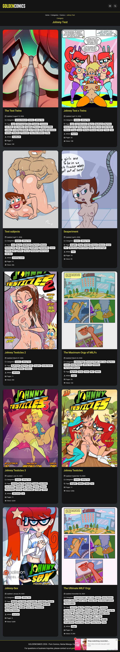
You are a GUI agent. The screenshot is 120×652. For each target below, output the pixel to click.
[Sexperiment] (89, 189)
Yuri (111, 130)
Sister (37, 130)
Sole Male (8, 254)
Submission (52, 130)
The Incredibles (69, 603)
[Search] (115, 6)
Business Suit (10, 248)
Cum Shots (9, 127)
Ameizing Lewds (18, 258)
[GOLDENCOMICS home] (14, 6)
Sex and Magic (28, 489)
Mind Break (73, 248)
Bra (29, 124)
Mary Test (27, 604)
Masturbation (9, 489)
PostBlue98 (16, 137)
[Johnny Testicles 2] (30, 310)
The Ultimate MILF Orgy (77, 588)
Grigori (74, 376)
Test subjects (12, 231)
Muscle (26, 251)
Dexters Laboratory (70, 600)
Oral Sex (19, 489)
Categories (54, 15)
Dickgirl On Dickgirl (84, 127)
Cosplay (35, 483)
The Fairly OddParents (71, 368)
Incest (79, 130)
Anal (13, 124)
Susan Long (79, 622)
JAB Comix (16, 493)
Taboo (87, 483)
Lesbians (8, 130)
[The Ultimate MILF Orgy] (89, 546)
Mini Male (46, 604)
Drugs (80, 245)
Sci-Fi (31, 130)
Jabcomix (16, 372)
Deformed (88, 610)
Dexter (95, 610)
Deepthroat (34, 248)
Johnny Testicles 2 (15, 352)
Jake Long (76, 613)
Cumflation (25, 248)
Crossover (43, 124)
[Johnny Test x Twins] (89, 68)
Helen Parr (67, 613)
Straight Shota (69, 622)
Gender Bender (107, 127)
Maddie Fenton (104, 613)
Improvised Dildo (46, 127)
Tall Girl (100, 130)
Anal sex (73, 607)
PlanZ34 (74, 134)
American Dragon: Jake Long (84, 597)
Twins (107, 130)
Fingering (28, 486)
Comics (62, 15)
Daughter (74, 245)
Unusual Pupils (101, 248)
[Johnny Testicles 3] (30, 428)
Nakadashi (34, 251)
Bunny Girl (67, 127)
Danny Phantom (76, 365)
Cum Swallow (18, 127)
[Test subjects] (30, 189)
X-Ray (47, 133)
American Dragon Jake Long (96, 362)
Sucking (8, 133)
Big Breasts (99, 124)
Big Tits (21, 483)
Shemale (93, 130)
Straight (43, 130)
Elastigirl (102, 610)
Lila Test (94, 613)
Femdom (87, 245)
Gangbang (28, 127)
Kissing (85, 130)
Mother (20, 251)
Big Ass (91, 124)
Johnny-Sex (11, 588)
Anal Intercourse (81, 124)
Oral (14, 130)
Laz (23, 493)
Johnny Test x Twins (75, 110)
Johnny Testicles (73, 470)
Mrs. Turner (98, 616)
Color (74, 127)
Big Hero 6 (110, 362)
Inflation (8, 251)
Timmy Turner (95, 622)
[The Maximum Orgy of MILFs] (89, 310)
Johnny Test (39, 120)
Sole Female (44, 251)
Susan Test (30, 607)
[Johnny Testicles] (89, 428)
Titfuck (44, 489)
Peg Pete (88, 619)
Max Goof (78, 616)
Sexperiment (71, 231)
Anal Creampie (21, 124)
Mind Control (83, 248)
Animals (14, 483)
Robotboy (96, 365)
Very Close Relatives (37, 133)
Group (74, 130)
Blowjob (43, 245)
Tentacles (16, 133)
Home (47, 15)
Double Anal (97, 127)
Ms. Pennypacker (70, 619)
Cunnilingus (42, 601)
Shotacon (28, 369)
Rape (19, 130)
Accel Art (16, 614)
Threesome (25, 133)
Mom (90, 616)
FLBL (73, 252)
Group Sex (8, 604)
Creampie (35, 124)
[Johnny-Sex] (30, 546)
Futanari (94, 245)
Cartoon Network (21, 120)
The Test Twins (13, 110)
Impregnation (44, 248)
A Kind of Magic (79, 362)
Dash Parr (80, 610)
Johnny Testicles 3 (15, 470)
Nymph (7, 607)
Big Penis (108, 124)
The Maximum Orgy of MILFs (80, 352)
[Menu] (110, 6)
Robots (25, 130)
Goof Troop (83, 600)
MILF (14, 251)
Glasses (36, 127)
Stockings (96, 619)
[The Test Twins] (30, 68)
